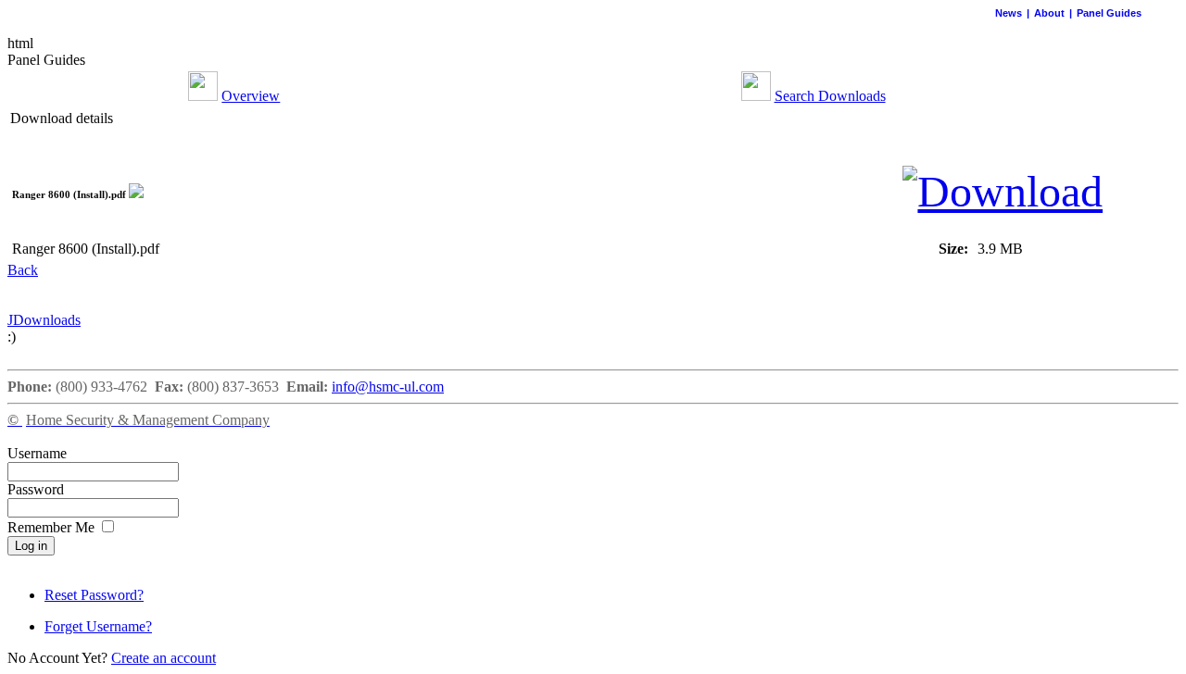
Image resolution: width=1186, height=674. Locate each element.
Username (37, 453)
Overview (250, 96)
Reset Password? (94, 595)
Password (35, 489)
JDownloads (44, 320)
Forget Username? (98, 626)
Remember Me (52, 527)
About (1049, 13)
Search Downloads (830, 96)
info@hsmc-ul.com (388, 386)
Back (22, 270)
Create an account (163, 658)
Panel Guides (1109, 13)
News (1008, 13)
